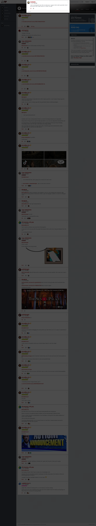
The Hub (35, 3)
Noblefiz (33, 2)
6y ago (31, 3)
